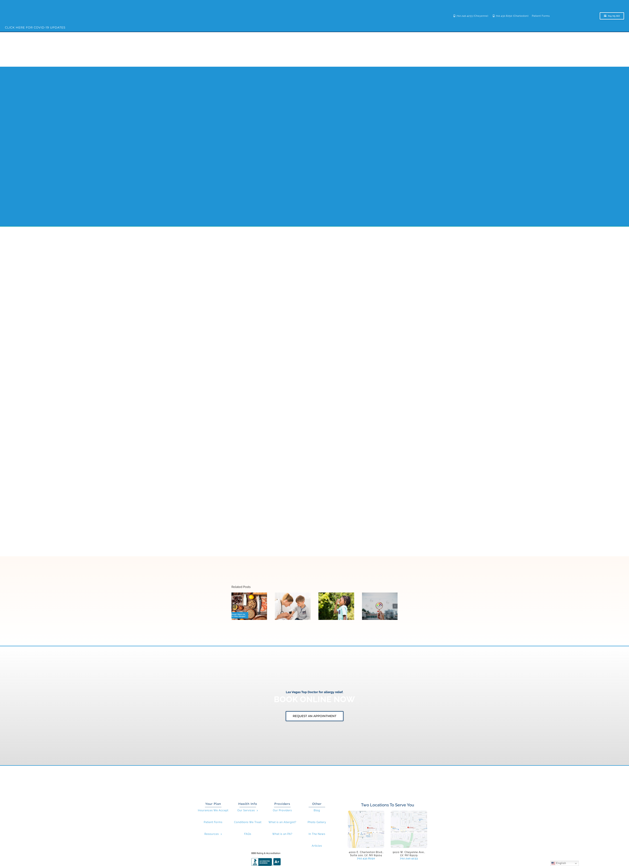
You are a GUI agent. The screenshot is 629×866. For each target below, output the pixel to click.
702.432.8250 (366, 858)
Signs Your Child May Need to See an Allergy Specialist (293, 599)
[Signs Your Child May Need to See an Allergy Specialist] (293, 606)
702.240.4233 (409, 858)
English (560, 863)
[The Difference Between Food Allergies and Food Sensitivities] (249, 606)
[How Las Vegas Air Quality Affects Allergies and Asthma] (380, 606)
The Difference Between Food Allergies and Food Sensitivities (249, 599)
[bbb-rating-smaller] (265, 852)
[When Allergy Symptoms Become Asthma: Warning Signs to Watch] (336, 606)
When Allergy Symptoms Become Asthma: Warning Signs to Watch (336, 597)
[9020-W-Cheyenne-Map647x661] (409, 811)
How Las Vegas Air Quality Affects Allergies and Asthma (380, 599)
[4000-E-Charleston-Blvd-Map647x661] (366, 811)
